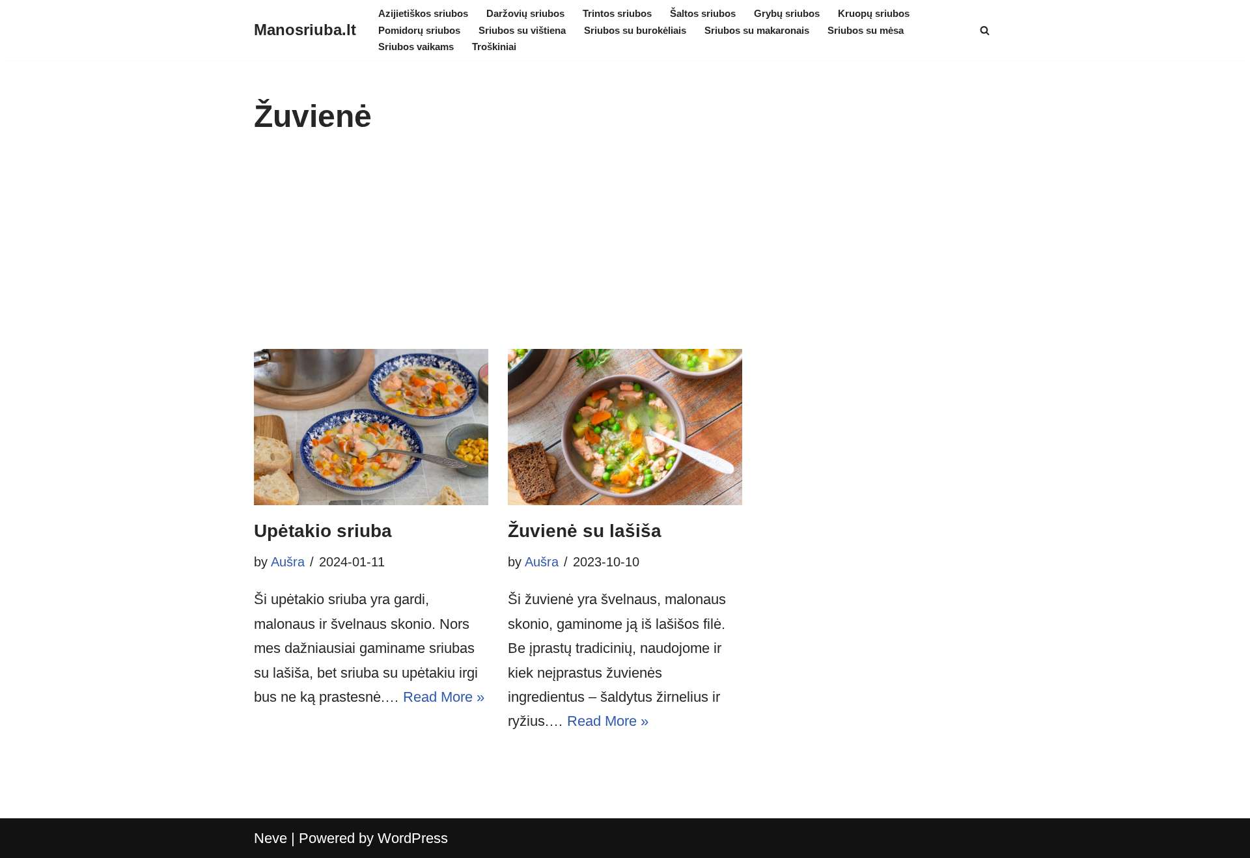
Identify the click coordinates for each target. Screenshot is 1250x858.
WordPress (413, 838)
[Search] (985, 30)
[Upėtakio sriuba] (371, 427)
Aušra (288, 562)
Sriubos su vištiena (522, 30)
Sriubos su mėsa (865, 30)
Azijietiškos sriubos (423, 13)
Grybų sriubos (787, 13)
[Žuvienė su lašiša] (625, 427)
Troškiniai (494, 46)
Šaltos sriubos (703, 13)
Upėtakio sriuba (323, 531)
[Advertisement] (625, 251)
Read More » (443, 697)
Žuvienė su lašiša (584, 531)
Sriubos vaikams (416, 46)
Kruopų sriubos (874, 13)
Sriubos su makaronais (756, 30)
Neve (270, 838)
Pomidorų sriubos (419, 30)
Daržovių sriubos (525, 13)
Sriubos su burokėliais (635, 30)
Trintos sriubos (617, 13)
